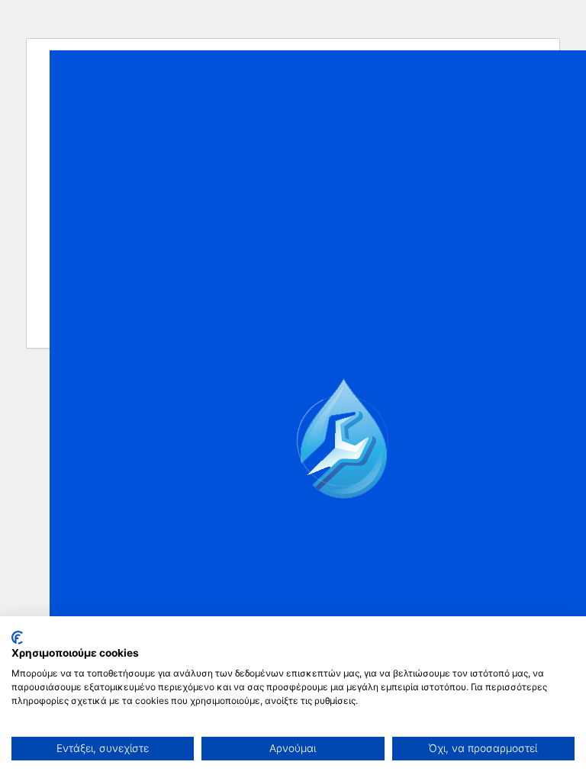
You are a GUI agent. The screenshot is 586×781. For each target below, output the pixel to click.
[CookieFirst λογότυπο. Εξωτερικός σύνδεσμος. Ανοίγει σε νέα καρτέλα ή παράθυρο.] (17, 637)
